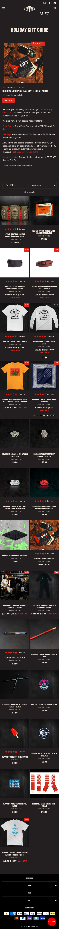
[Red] (34, 415)
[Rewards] (52, 921)
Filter (13, 185)
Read (29, 893)
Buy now (9, 100)
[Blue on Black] (51, 415)
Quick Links (29, 878)
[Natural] (47, 415)
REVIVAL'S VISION (29, 908)
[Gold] (44, 415)
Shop (29, 885)
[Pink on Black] (54, 415)
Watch (29, 900)
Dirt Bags (6, 135)
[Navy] (38, 415)
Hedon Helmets (9, 157)
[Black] (43, 357)
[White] (46, 357)
